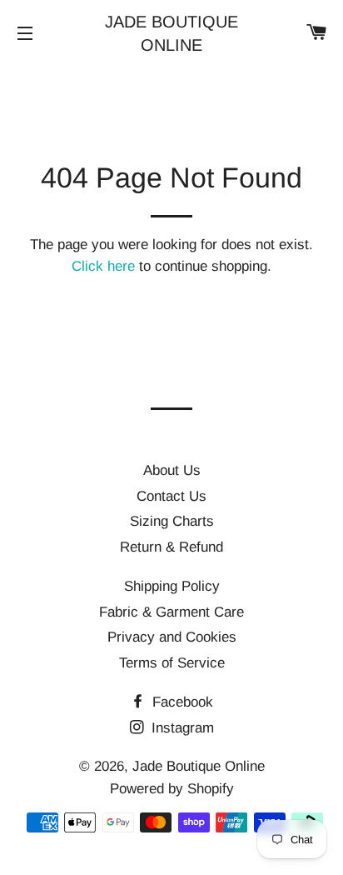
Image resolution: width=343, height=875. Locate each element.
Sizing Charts (172, 521)
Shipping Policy (172, 586)
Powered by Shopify (172, 789)
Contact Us (171, 496)
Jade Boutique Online (171, 33)
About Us (172, 470)
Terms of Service (172, 663)
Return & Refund (171, 547)
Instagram (180, 728)
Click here (103, 266)
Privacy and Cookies (171, 637)
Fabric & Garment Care (171, 612)
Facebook (180, 702)
